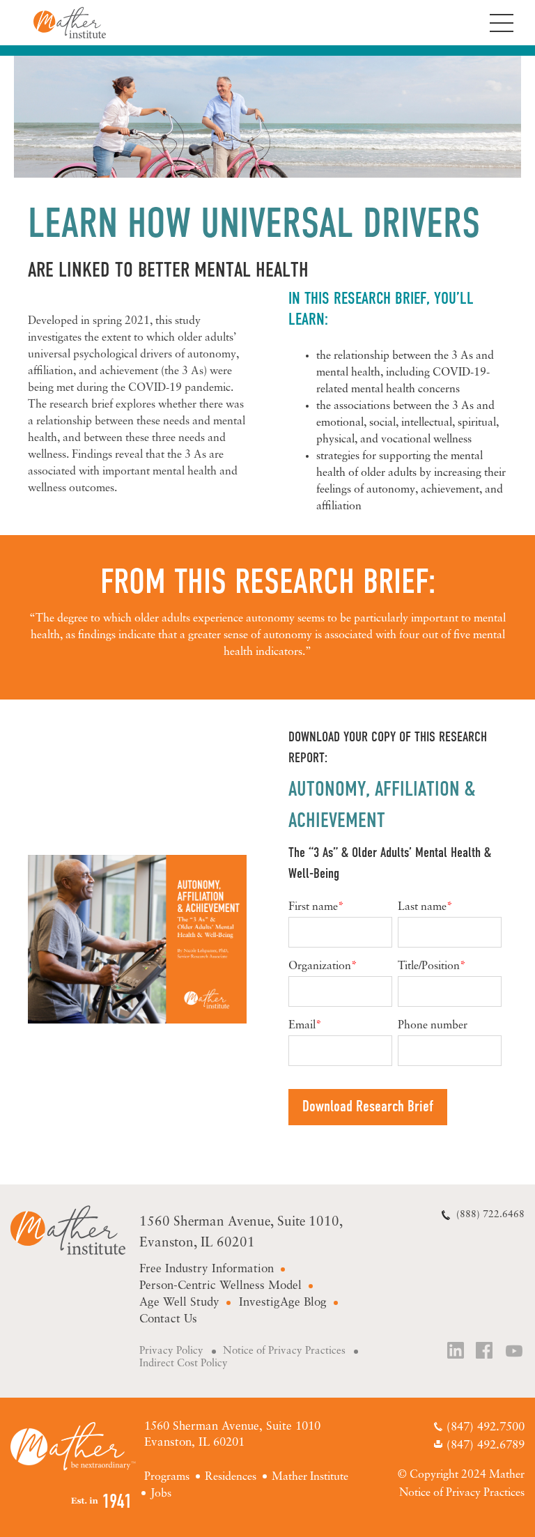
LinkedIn (456, 1352)
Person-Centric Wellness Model (220, 1286)
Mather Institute (67, 1230)
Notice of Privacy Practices (284, 1351)
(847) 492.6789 (486, 1445)
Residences (230, 1477)
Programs (166, 1477)
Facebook (485, 1352)
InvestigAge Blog (283, 1302)
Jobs (160, 1493)
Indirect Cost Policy (183, 1364)
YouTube (515, 1352)
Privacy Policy (171, 1351)
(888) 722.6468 (490, 1215)
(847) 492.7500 (486, 1427)
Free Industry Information (206, 1269)
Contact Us (168, 1319)
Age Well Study (179, 1302)
